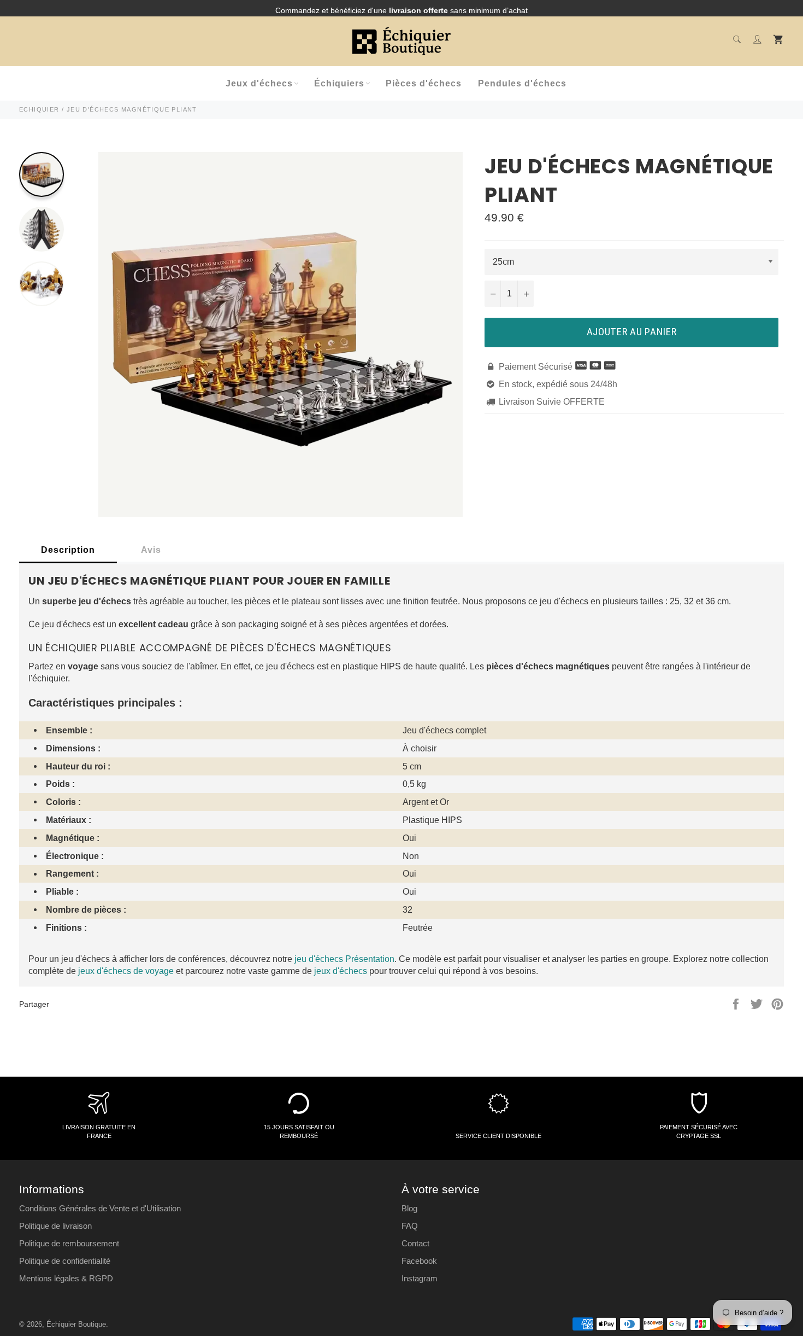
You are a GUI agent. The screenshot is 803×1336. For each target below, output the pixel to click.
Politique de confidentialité (64, 1260)
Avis (151, 550)
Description (68, 550)
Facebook (419, 1260)
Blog (409, 1208)
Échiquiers (339, 83)
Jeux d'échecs (259, 83)
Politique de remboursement (69, 1243)
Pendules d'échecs (522, 83)
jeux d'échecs (340, 971)
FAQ (410, 1225)
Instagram (420, 1278)
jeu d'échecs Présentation (344, 959)
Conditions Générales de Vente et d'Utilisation (100, 1208)
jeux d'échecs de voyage (126, 971)
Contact (415, 1243)
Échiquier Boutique (76, 1324)
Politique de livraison (55, 1225)
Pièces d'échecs (424, 83)
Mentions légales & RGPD (66, 1278)
